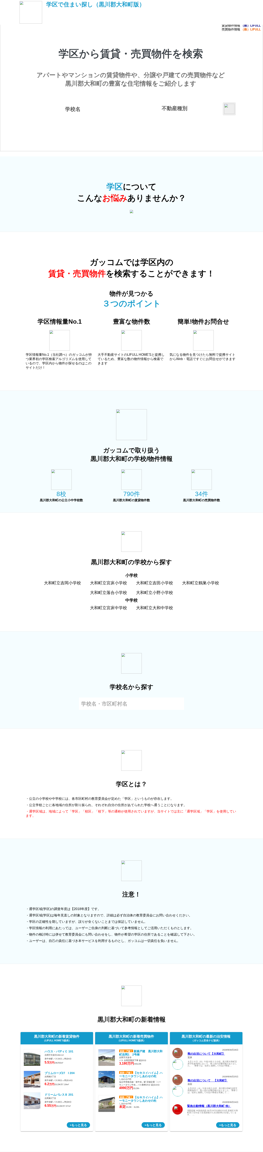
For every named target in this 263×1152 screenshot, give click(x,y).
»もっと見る (78, 1125)
